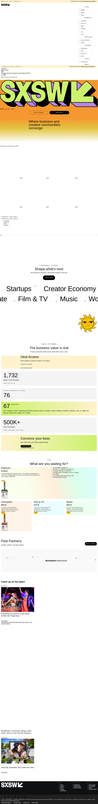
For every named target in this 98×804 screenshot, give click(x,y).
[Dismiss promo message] (96, 1)
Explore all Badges (39, 112)
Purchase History (5, 73)
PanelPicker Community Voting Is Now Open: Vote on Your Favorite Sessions (16, 732)
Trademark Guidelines (6, 802)
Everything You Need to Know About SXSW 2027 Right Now (15, 615)
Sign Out (28, 73)
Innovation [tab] (6, 221)
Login (2, 68)
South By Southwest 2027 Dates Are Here (17, 767)
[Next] (5, 586)
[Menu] (4, 75)
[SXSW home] (5, 5)
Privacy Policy (35, 802)
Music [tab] (5, 223)
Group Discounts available (88, 1)
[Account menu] (2, 71)
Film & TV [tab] (6, 222)
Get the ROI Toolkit (26, 446)
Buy (2, 70)
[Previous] (2, 586)
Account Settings (21, 73)
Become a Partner (90, 543)
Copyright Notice (17, 802)
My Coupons (13, 73)
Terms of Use (26, 802)
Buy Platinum (59, 112)
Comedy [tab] (6, 225)
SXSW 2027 (4, 620)
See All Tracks (49, 277)
